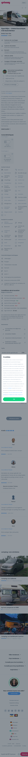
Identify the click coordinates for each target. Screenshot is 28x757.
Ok (14, 399)
